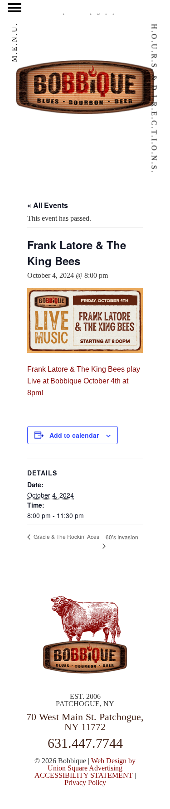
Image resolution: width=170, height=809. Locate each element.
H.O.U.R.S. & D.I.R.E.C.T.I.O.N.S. (154, 99)
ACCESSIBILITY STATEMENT (83, 775)
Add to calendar (74, 435)
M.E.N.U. (14, 42)
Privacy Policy (85, 782)
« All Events (47, 205)
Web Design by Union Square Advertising (92, 764)
